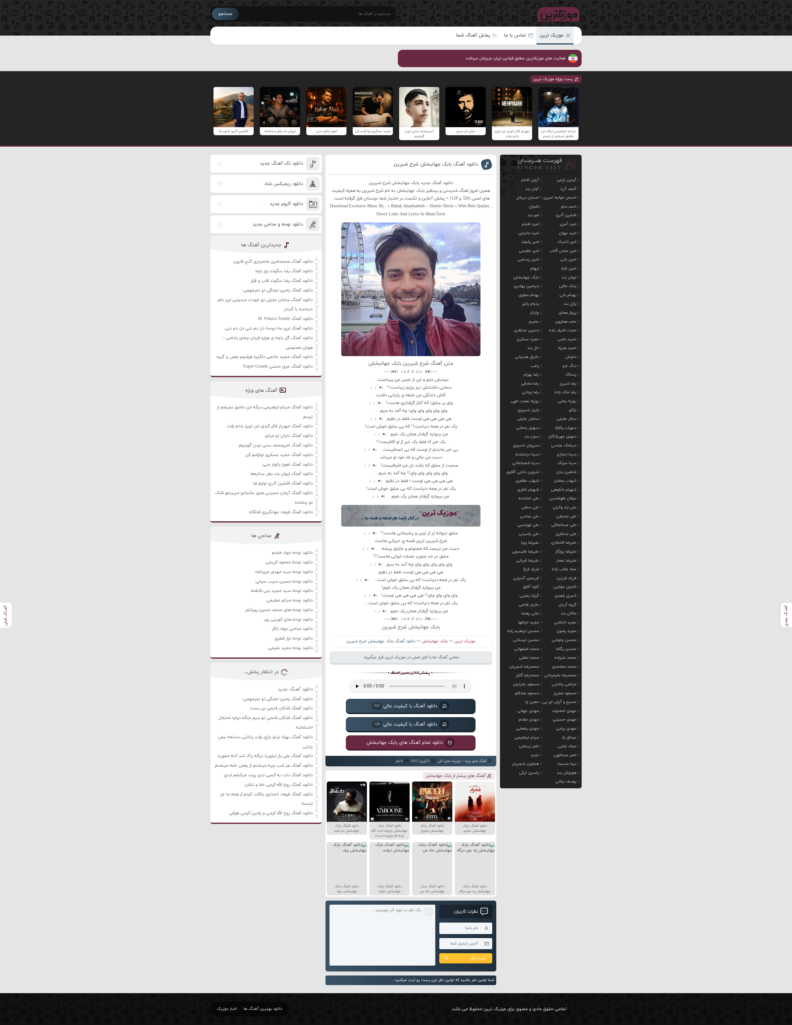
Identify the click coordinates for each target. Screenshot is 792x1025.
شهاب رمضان (565, 481)
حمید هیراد (567, 348)
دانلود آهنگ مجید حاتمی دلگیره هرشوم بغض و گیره (265, 357)
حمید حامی (566, 339)
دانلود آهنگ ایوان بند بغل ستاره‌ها (281, 474)
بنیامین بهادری (526, 286)
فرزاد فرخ (531, 569)
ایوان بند (569, 277)
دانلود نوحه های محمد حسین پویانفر (279, 610)
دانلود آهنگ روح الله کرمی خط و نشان (279, 785)
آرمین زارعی (566, 180)
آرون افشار (530, 180)
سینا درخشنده (527, 454)
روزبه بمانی (567, 401)
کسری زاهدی (565, 596)
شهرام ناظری (528, 490)
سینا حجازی (566, 454)
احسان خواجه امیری (559, 197)
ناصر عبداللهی (564, 755)
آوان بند (532, 189)
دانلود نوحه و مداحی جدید (277, 224)
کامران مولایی (564, 587)
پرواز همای (567, 313)
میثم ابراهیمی (526, 737)
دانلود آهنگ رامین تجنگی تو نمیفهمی (278, 290)
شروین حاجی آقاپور (522, 472)
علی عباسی (529, 516)
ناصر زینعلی (529, 746)
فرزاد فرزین (566, 578)
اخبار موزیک (227, 1009)
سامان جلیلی (528, 419)
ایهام (534, 268)
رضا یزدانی (530, 392)
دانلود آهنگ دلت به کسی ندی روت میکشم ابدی (268, 775)
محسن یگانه (566, 649)
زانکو (572, 410)
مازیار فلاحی (529, 605)
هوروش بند (566, 773)
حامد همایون (565, 322)
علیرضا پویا (530, 542)
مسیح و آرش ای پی (559, 702)
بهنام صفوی (529, 295)
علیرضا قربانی (527, 560)
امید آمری (568, 224)
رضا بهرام (531, 374)
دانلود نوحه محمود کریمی (289, 562)
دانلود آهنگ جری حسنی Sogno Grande (278, 366)
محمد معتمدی (564, 667)
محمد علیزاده (565, 658)
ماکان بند (568, 613)
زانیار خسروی (528, 410)
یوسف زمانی (565, 781)
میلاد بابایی (566, 746)
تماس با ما (515, 35)
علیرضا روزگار (565, 551)
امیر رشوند (530, 242)
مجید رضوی (566, 631)
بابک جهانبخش (435, 641)
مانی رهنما (530, 613)
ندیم (535, 755)
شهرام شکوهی (563, 490)
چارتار (534, 313)
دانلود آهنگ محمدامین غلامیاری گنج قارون (273, 262)
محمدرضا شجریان (524, 667)
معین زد (532, 702)
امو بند (533, 215)
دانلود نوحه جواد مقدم (292, 553)
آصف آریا (568, 189)
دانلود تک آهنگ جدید (281, 163)
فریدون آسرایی (526, 578)
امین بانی (568, 259)
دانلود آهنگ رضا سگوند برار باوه (284, 271)
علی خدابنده (529, 498)
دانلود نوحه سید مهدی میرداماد (284, 572)
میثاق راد (569, 737)
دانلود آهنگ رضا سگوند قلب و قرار (282, 281)
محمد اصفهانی (526, 649)
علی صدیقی (566, 516)
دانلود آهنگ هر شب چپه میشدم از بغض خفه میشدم (264, 766)
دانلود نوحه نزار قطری (293, 638)
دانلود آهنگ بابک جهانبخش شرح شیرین (436, 164)
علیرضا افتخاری (563, 542)
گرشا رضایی (529, 596)
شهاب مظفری (527, 481)
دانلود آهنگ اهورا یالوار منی (288, 464)
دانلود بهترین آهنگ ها (262, 1009)
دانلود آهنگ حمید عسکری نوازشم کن (279, 455)
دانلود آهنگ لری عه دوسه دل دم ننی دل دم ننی (269, 328)
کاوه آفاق (531, 587)
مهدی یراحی (566, 728)
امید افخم (530, 224)
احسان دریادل (527, 197)
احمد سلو (568, 206)
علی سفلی (530, 507)
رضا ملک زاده (565, 392)
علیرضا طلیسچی (525, 551)
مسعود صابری (564, 693)
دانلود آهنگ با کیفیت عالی (405, 706)
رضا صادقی (530, 383)
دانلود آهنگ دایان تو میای (289, 436)
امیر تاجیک (566, 242)
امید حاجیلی (528, 233)
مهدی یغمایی (527, 728)
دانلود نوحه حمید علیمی (290, 648)
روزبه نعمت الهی (524, 401)
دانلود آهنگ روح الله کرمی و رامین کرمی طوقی (271, 813)
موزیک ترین (551, 35)
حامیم (534, 322)
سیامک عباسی (563, 445)
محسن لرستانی (526, 640)
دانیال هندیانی (527, 357)
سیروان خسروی (526, 445)
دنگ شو (569, 366)
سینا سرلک (566, 463)
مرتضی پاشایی (564, 684)
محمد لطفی (529, 658)
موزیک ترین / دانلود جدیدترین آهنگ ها (557, 13)
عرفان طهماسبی (562, 498)
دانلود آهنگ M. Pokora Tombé (285, 319)
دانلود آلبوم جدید (286, 204)
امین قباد (568, 268)
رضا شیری (568, 383)
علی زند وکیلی (564, 507)
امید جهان (567, 233)
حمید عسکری (528, 339)
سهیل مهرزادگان (562, 436)
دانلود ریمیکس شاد (283, 184)
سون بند (531, 436)
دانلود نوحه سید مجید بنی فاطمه (282, 591)
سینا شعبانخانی (525, 463)
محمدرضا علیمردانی (560, 675)
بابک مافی (567, 286)
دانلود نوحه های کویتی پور (288, 619)
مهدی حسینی (564, 719)
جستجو (225, 14)
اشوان (534, 206)
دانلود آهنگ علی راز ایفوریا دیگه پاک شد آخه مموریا (265, 756)
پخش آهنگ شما (473, 35)
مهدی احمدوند (564, 711)
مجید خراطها (528, 622)
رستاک (570, 374)
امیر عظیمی (529, 251)
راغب (535, 366)
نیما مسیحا (567, 764)
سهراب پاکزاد (565, 428)
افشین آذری (566, 215)
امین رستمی (528, 259)
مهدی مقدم (529, 719)
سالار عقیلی (566, 419)
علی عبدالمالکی (563, 525)
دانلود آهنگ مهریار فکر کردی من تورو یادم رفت (270, 426)
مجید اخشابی (565, 622)
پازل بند (570, 304)
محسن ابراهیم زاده (523, 631)
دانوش (570, 357)
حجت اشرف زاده (562, 330)
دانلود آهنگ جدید (295, 689)
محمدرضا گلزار (527, 675)
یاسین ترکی (529, 773)
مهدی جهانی (528, 711)
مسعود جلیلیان (526, 684)
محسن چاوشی (564, 640)
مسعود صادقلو (527, 693)
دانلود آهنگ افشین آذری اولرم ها (283, 483)
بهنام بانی (567, 295)
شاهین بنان (566, 472)
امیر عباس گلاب (562, 251)
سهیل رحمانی (527, 428)
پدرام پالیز (530, 304)
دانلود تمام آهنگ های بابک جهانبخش (405, 742)
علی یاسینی (529, 534)
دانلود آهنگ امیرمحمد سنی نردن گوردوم (276, 445)
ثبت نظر (478, 958)
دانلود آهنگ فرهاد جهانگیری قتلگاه (281, 512)
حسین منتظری (526, 330)
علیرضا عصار (566, 560)
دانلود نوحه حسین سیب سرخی (284, 581)
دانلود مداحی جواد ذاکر (292, 629)
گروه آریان (567, 605)
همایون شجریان (525, 764)
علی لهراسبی (528, 525)
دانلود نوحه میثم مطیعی (289, 600)
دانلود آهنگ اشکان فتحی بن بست (281, 708)
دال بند (533, 348)
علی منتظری (566, 534)
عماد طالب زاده (564, 569)
